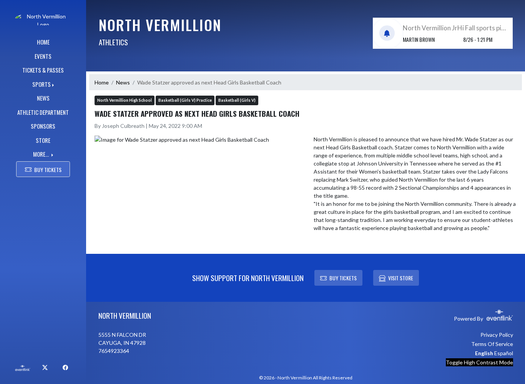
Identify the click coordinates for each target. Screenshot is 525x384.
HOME (43, 42)
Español (503, 353)
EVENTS (43, 56)
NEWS (43, 98)
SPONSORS (43, 126)
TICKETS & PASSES (43, 70)
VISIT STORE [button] (400, 278)
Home (102, 82)
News (123, 82)
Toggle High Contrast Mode (479, 362)
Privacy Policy (496, 334)
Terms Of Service (492, 344)
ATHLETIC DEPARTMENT (43, 112)
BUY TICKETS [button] (47, 170)
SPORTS (41, 84)
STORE (43, 140)
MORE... (41, 154)
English (484, 353)
